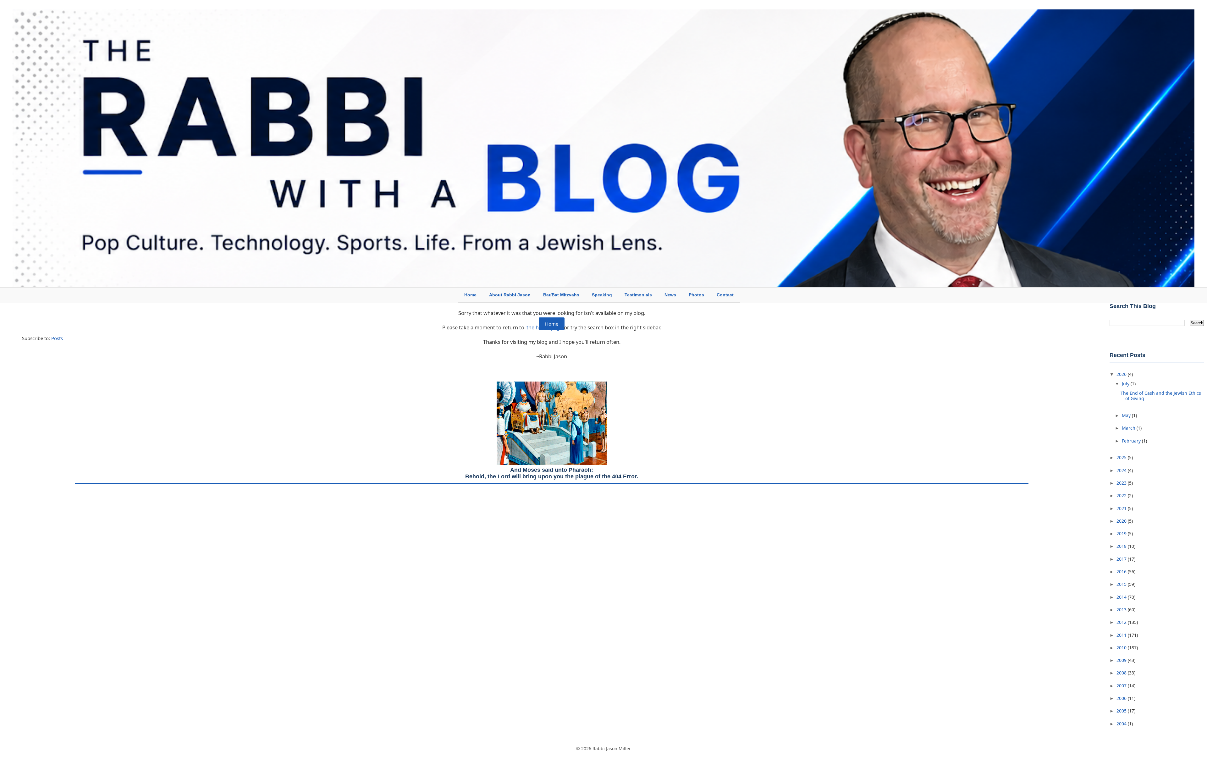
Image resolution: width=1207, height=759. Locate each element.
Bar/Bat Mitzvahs (561, 294)
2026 (1122, 374)
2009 (1122, 660)
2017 (1122, 559)
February (1132, 441)
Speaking (602, 294)
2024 (1122, 470)
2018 (1122, 546)
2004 (1122, 724)
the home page (544, 327)
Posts (57, 338)
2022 (1122, 495)
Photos (696, 294)
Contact (725, 294)
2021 (1122, 508)
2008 (1122, 673)
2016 (1122, 572)
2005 (1122, 711)
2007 (1122, 686)
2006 (1122, 698)
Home (470, 294)
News (670, 294)
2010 (1122, 648)
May (1127, 415)
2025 (1122, 457)
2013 (1122, 610)
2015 (1122, 584)
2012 (1122, 622)
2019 (1122, 533)
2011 (1122, 635)
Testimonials (638, 294)
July (1126, 384)
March (1129, 428)
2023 (1122, 483)
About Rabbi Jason (510, 294)
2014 (1122, 597)
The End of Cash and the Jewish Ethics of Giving (1161, 395)
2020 (1122, 521)
